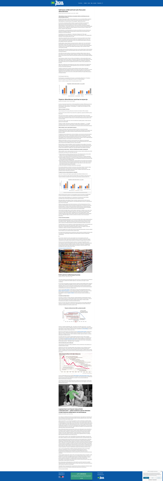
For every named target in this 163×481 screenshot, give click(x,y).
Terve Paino (80, 3)
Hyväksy (146, 477)
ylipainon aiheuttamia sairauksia (64, 290)
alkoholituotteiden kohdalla (81, 331)
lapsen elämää (67, 289)
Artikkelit (85, 3)
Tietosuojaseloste (154, 479)
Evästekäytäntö (150, 479)
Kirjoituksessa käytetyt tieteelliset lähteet (65, 248)
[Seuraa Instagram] (63, 476)
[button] (161, 471)
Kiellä (152, 477)
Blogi (91, 3)
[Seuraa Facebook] (59, 476)
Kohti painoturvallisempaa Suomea (69, 275)
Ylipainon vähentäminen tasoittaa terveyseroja (73, 99)
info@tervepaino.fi (61, 474)
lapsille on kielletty (71, 292)
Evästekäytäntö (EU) (100, 474)
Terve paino (63, 276)
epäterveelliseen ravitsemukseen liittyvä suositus (81, 375)
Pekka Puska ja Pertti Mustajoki (66, 13)
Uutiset (89, 3)
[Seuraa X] (61, 476)
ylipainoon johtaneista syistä (69, 338)
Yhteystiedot (99, 3)
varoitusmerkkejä (85, 328)
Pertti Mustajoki (64, 101)
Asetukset (158, 477)
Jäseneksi (94, 3)
